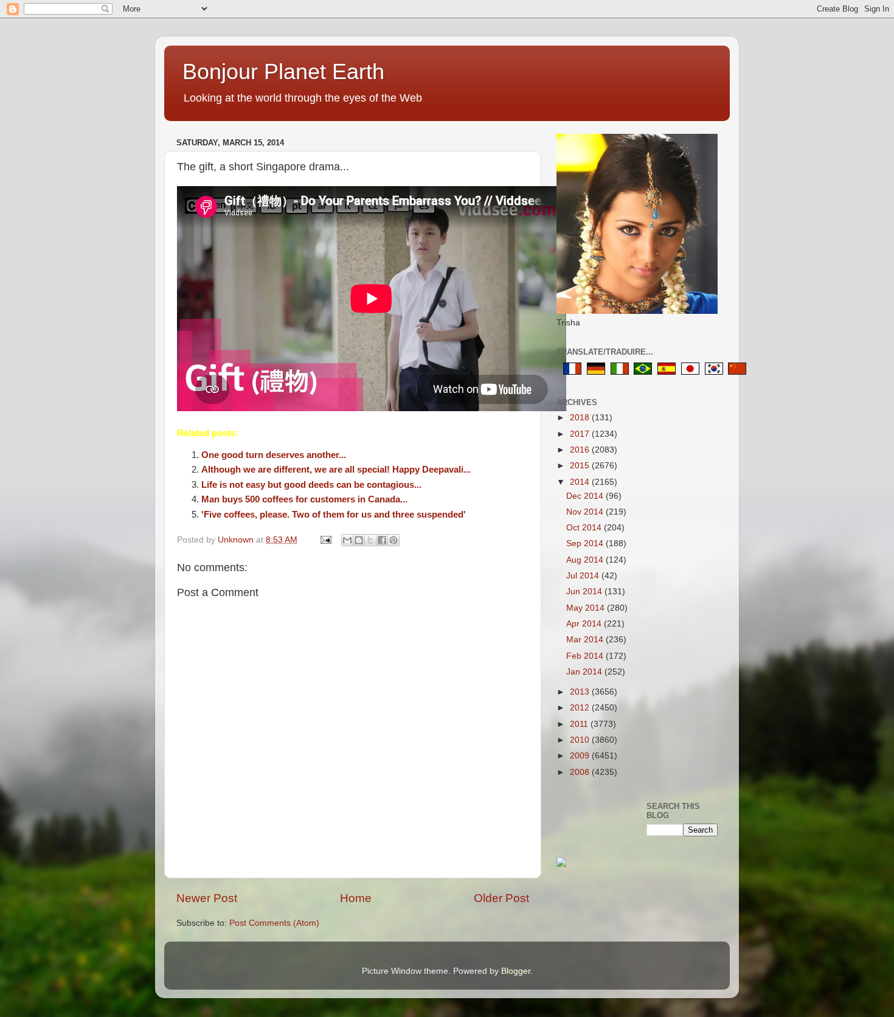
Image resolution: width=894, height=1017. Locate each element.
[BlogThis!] (359, 540)
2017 (581, 434)
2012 (581, 707)
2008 (581, 772)
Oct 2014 (585, 527)
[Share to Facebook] (382, 540)
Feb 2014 (586, 656)
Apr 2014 (585, 623)
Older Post (501, 898)
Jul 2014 (583, 575)
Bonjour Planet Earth (283, 71)
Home (356, 898)
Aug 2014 (586, 559)
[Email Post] (325, 539)
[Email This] (347, 540)
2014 (581, 482)
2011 (580, 724)
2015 (581, 465)
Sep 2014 (586, 543)
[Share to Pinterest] (393, 540)
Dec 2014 (586, 496)
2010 (581, 740)
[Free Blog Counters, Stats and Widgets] (561, 864)
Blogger (515, 971)
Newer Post (206, 898)
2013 (581, 691)
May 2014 (586, 608)
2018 (581, 417)
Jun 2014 (585, 591)
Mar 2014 (586, 639)
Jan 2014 (585, 671)
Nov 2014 (586, 511)
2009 (581, 755)
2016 (581, 449)
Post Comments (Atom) (274, 923)
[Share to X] (370, 540)
